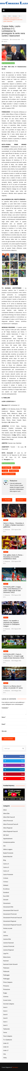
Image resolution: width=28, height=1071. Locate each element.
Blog (4, 860)
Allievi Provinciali (8, 820)
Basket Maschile (7, 856)
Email (4, 724)
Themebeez (15, 1067)
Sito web (4, 731)
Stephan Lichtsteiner (9, 473)
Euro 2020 (6, 896)
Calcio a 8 (6, 871)
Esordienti (6, 892)
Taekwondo (6, 1029)
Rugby (5, 993)
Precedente (8, 499)
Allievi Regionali (7, 828)
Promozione (6, 989)
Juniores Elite (7, 939)
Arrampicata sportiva (9, 842)
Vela (4, 1054)
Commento (5, 708)
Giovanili (5, 899)
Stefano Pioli (15, 470)
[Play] (5, 799)
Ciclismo (5, 878)
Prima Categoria (7, 982)
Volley (5, 1057)
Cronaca (5, 881)
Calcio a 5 (6, 863)
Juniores (5, 935)
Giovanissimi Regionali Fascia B (12, 925)
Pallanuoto (6, 971)
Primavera (6, 986)
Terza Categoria (7, 1036)
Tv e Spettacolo (7, 1039)
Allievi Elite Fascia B (9, 817)
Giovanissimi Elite (8, 907)
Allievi (5, 810)
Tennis (5, 1032)
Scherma (5, 996)
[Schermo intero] (22, 799)
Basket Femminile (8, 853)
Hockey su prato (7, 928)
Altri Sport (6, 835)
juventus (17, 467)
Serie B (5, 1014)
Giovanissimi (6, 903)
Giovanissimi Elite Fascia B (10, 910)
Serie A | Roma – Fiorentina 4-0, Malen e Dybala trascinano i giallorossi (13, 525)
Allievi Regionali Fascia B (10, 831)
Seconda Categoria (8, 1003)
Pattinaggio (6, 975)
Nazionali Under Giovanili (10, 964)
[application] (14, 795)
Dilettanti (5, 885)
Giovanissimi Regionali (9, 921)
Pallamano (6, 968)
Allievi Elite (6, 813)
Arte (4, 846)
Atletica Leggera (7, 849)
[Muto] (20, 799)
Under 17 (5, 1050)
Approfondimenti (7, 838)
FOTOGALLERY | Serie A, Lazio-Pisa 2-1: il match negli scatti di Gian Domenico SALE (13, 656)
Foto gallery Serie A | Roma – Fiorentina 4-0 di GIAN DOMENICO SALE (13, 557)
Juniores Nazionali (8, 942)
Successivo (20, 499)
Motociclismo (6, 957)
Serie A (5, 41)
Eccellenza (6, 889)
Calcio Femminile (8, 874)
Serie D (5, 1025)
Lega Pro (5, 953)
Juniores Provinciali (8, 946)
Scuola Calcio (7, 1000)
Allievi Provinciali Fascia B (10, 824)
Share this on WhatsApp (9, 63)
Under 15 (5, 1043)
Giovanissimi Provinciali (10, 914)
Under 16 (5, 1047)
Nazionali (6, 960)
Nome (4, 717)
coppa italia (7, 467)
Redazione (5, 39)
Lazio (5, 470)
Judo (4, 932)
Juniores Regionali (8, 950)
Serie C (5, 1021)
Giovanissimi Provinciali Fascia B (12, 917)
